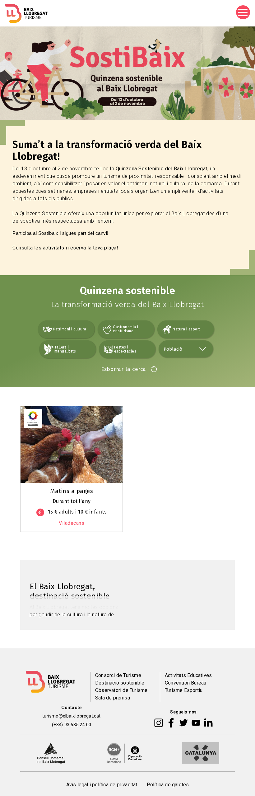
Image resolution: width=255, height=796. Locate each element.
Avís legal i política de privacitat (101, 785)
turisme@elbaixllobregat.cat (71, 716)
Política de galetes (168, 785)
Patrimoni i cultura (69, 329)
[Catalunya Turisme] (200, 752)
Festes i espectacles (125, 349)
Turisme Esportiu (183, 690)
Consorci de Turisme (118, 675)
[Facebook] (171, 722)
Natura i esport (186, 329)
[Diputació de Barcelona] (124, 752)
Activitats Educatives (188, 675)
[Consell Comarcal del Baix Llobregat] (51, 752)
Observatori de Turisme (121, 690)
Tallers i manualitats (65, 349)
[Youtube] (196, 722)
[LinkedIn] (208, 722)
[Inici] (26, 13)
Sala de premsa (112, 698)
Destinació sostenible (119, 683)
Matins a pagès (71, 491)
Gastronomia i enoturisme (125, 329)
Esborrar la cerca (123, 369)
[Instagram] (158, 722)
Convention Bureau (185, 683)
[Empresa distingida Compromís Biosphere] (33, 418)
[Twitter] (183, 722)
